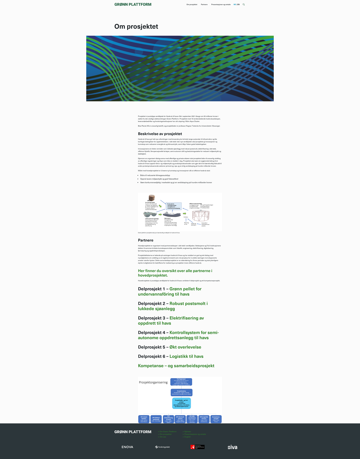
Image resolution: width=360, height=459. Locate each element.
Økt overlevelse (185, 347)
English (187, 436)
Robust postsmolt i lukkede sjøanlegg (173, 305)
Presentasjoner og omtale (221, 4)
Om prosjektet (192, 4)
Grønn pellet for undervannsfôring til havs (169, 291)
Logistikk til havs (186, 356)
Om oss (163, 436)
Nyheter (187, 431)
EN (238, 4)
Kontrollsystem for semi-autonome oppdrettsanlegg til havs (178, 334)
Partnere (204, 4)
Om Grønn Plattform (168, 431)
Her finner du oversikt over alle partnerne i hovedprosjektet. (175, 273)
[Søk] (244, 4)
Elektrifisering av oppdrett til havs (171, 320)
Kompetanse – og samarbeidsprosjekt (176, 365)
